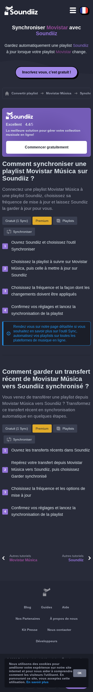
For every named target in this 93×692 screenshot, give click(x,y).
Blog (27, 607)
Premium (42, 221)
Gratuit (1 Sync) (16, 221)
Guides (46, 607)
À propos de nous (64, 618)
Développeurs (46, 641)
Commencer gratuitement (46, 147)
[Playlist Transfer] (21, 10)
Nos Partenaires (28, 618)
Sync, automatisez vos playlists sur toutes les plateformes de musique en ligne (45, 335)
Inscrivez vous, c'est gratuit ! (46, 72)
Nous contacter (59, 630)
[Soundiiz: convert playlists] (46, 592)
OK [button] (80, 673)
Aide (65, 607)
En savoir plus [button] (37, 682)
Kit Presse (29, 630)
